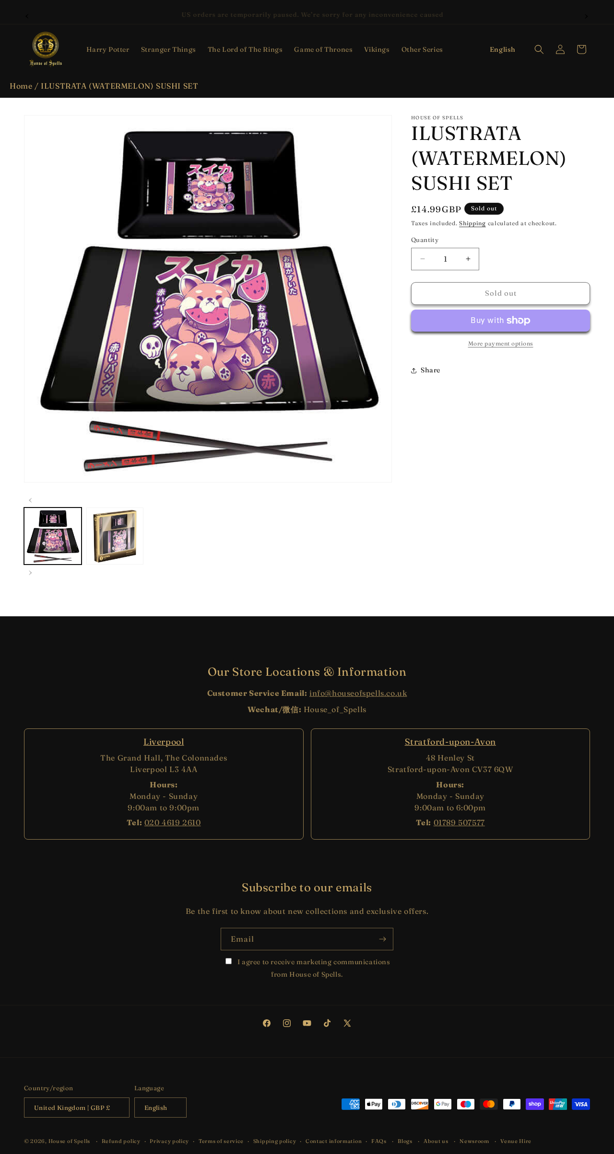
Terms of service (221, 1141)
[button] (108, 49)
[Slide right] (30, 571)
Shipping (472, 223)
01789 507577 (459, 822)
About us (436, 1141)
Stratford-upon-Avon (450, 741)
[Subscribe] (382, 939)
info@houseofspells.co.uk (358, 693)
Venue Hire (515, 1141)
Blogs (405, 1141)
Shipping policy (274, 1141)
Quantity (424, 239)
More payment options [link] (500, 343)
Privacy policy (169, 1141)
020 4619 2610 (172, 822)
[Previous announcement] (27, 15)
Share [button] (430, 370)
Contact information (334, 1141)
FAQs (379, 1141)
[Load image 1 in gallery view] (53, 536)
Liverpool (163, 741)
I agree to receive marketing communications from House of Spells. (313, 968)
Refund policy (121, 1141)
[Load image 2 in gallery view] (115, 536)
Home (21, 86)
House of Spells (69, 1141)
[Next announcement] (586, 15)
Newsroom (474, 1141)
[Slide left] (30, 499)
